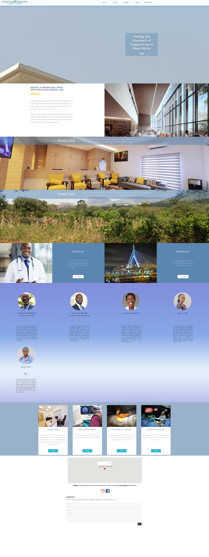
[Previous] (9, 163)
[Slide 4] (104, 185)
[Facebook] (108, 491)
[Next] (200, 163)
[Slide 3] (101, 185)
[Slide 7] (112, 185)
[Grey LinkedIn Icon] (26, 320)
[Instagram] (103, 491)
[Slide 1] (96, 185)
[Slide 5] (107, 185)
